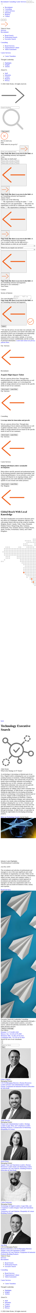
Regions (7, 14)
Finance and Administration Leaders (17, 1085)
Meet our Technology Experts (10, 817)
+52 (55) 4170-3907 (15, 1034)
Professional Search (11, 37)
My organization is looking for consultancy (21, 207)
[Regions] (29, 2)
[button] (4, 27)
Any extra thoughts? (7, 298)
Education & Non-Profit (8, 1170)
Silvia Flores (5, 1161)
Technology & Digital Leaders (10, 1206)
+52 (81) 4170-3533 (17, 1036)
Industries (8, 13)
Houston (3, 1032)
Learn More (14, 389)
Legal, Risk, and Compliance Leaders (18, 1126)
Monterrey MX (5, 1036)
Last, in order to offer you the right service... (15, 242)
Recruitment (4, 2)
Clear (3, 1047)
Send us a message (7, 1028)
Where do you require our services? (12, 248)
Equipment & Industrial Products (16, 1086)
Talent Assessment (10, 49)
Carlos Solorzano (6, 1202)
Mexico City (5, 1034)
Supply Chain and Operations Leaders (13, 1165)
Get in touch (5, 389)
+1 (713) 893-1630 (13, 1032)
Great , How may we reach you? (9, 158)
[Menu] (33, 2)
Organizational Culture (12, 47)
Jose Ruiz (4, 1245)
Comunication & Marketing (22, 1127)
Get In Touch (24, 817)
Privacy (7, 80)
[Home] (27, 2)
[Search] (31, 2)
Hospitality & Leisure (8, 1129)
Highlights (8, 63)
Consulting (12, 2)
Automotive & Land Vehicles (10, 1168)
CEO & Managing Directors (10, 1083)
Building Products (6, 1127)
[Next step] (24, 149)
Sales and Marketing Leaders (22, 1167)
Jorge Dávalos (5, 1120)
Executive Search (10, 39)
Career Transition (10, 56)
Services (3, 30)
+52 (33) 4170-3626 (18, 1037)
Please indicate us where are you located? (14, 244)
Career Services (21, 2)
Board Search (9, 35)
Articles (7, 66)
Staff (6, 73)
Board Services (9, 46)
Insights (7, 65)
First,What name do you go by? (9, 143)
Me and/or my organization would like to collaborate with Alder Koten (17, 205)
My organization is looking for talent (15, 201)
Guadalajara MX (6, 1037)
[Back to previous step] (14, 175)
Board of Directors (7, 1249)
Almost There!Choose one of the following (10, 198)
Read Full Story (6, 890)
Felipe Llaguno (5, 1079)
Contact (7, 16)
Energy (3, 1086)
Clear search (5, 131)
